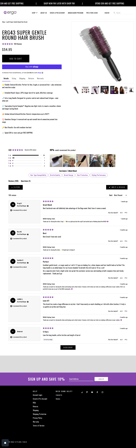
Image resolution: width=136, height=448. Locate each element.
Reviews (58, 399)
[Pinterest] (87, 392)
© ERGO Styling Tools (17, 442)
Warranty (36, 421)
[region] (83, 160)
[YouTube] (92, 392)
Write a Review (119, 187)
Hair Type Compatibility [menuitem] (38, 175)
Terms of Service (38, 425)
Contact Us (59, 395)
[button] (32, 43)
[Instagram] (102, 392)
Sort (111, 195)
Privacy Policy (37, 418)
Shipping (36, 410)
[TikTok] (82, 392)
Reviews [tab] (13, 181)
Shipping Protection (39, 414)
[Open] (5, 442)
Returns (35, 406)
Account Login (37, 395)
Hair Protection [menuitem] (82, 175)
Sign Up (101, 379)
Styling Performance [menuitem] (99, 175)
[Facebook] (97, 392)
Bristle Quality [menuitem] (55, 175)
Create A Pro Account (40, 399)
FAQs (34, 402)
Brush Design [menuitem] (68, 175)
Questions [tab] (25, 181)
